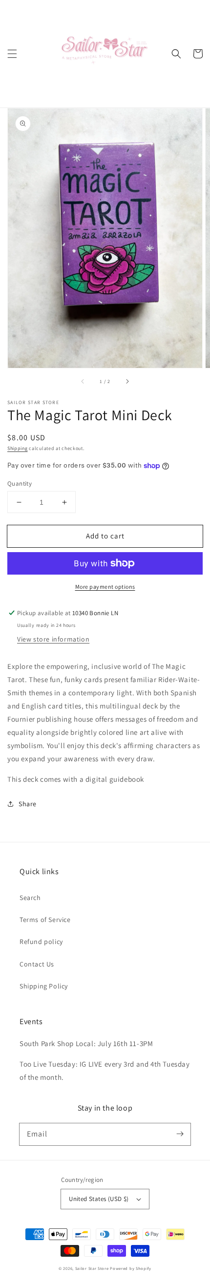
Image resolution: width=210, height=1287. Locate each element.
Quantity (19, 483)
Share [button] (28, 803)
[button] (12, 53)
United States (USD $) (98, 1199)
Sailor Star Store (92, 1268)
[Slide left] (83, 381)
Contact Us (37, 964)
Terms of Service (45, 919)
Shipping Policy (44, 986)
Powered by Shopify (130, 1268)
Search (30, 897)
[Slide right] (127, 381)
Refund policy (41, 941)
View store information (53, 639)
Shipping (17, 448)
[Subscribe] (179, 1134)
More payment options (105, 586)
